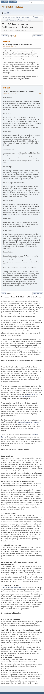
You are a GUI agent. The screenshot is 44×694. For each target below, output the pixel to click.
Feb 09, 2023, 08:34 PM (9, 93)
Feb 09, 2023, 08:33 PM (9, 47)
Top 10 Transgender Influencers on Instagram (17, 45)
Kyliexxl (6, 41)
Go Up (4, 293)
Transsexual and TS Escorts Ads (11, 588)
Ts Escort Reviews (24, 397)
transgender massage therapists (28, 422)
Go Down (5, 35)
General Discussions (33, 394)
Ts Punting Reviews (12, 6)
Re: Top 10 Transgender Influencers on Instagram (18, 91)
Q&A (21, 390)
